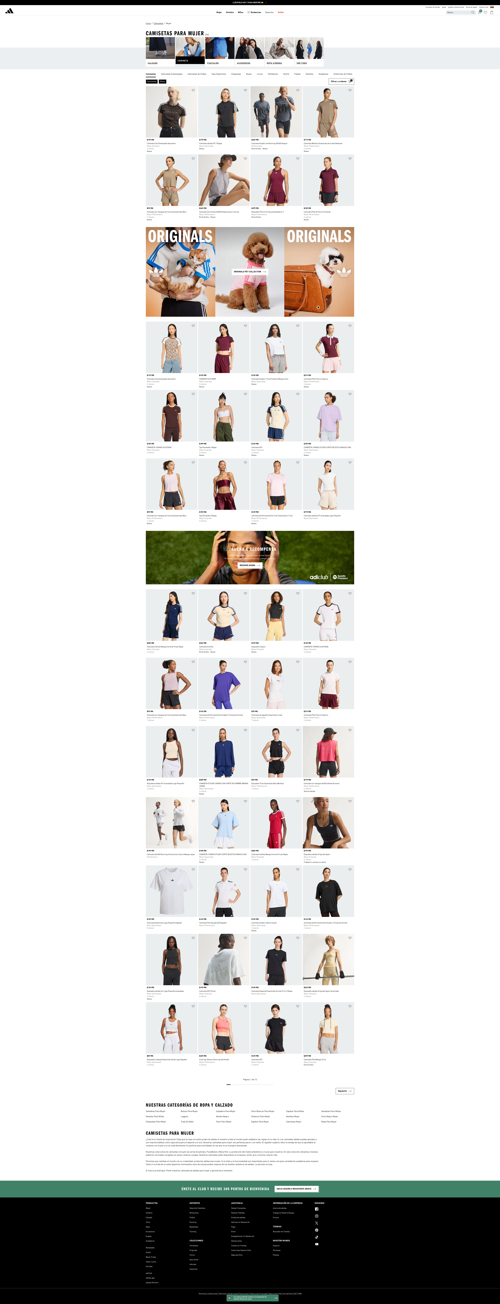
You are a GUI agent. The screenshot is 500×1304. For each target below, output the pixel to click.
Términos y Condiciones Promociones (234, 1294)
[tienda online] (9, 11)
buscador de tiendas (433, 7)
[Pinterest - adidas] (334, 1230)
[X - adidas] (334, 1223)
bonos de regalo (471, 7)
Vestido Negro (222, 1117)
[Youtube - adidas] (334, 1244)
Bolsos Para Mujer (189, 1111)
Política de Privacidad (258, 1294)
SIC (295, 1294)
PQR (300, 1294)
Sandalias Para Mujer (155, 1111)
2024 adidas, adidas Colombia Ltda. (250, 1301)
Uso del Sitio (288, 1294)
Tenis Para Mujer (224, 1122)
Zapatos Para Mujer (260, 1122)
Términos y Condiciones (208, 1294)
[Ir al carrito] (492, 12)
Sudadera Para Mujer (225, 1111)
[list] (250, 74)
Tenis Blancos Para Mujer (262, 1111)
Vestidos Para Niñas (155, 1117)
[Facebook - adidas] (334, 1209)
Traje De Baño (187, 1122)
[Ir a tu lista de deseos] (485, 12)
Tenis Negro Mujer (329, 1117)
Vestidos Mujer (292, 1117)
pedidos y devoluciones (456, 7)
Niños (240, 12)
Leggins (184, 1117)
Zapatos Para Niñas (295, 1111)
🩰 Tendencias (254, 12)
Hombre (230, 12)
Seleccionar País (275, 1294)
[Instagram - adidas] (334, 1216)
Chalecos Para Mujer (260, 1117)
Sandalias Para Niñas (331, 1111)
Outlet (281, 12)
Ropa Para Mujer (329, 1122)
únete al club (483, 7)
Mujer (219, 12)
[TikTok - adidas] (334, 1237)
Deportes (269, 12)
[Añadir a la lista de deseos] (193, 90)
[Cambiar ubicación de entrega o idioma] (492, 7)
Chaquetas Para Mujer (156, 1122)
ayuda (444, 7)
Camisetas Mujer (293, 1122)
